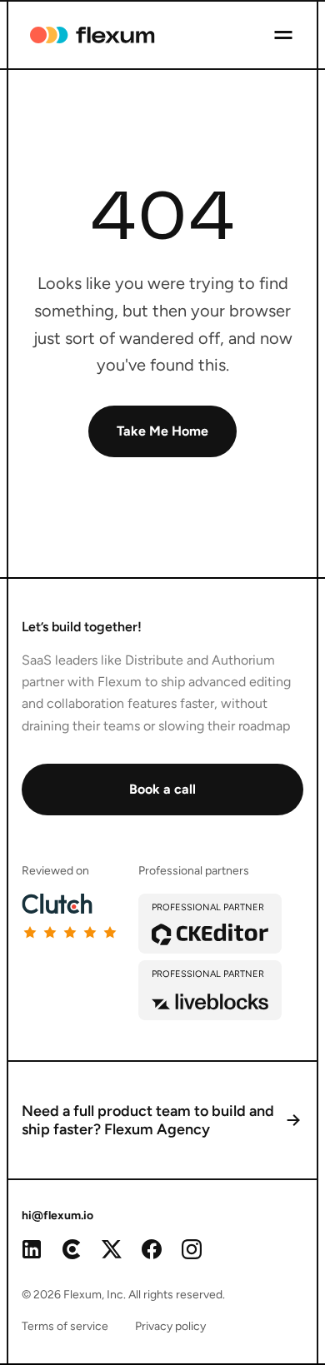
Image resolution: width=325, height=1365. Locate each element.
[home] (82, 35)
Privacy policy (170, 1326)
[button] (283, 35)
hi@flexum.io (57, 1215)
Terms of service (65, 1326)
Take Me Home (162, 431)
